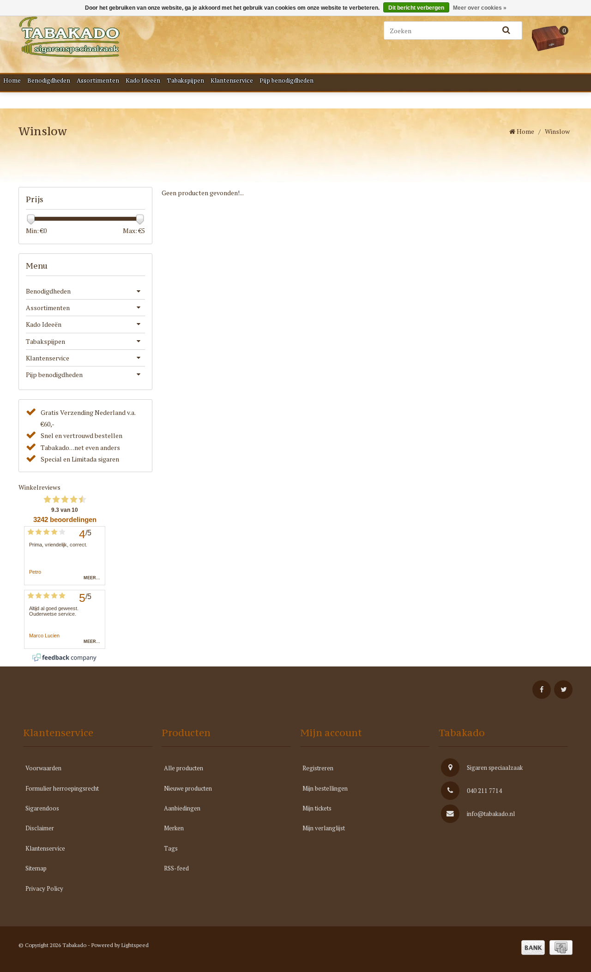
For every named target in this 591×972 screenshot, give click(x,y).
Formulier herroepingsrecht (62, 788)
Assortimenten (98, 80)
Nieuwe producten (188, 788)
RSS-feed (176, 868)
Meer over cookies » (480, 8)
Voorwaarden (43, 768)
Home (12, 80)
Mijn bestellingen (325, 788)
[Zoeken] (506, 30)
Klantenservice (232, 80)
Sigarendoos (42, 808)
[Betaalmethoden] (533, 947)
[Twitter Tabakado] (563, 689)
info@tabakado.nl (491, 814)
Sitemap (36, 868)
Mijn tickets (317, 808)
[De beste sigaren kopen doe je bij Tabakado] (115, 37)
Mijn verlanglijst (323, 828)
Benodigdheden (48, 80)
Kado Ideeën (143, 80)
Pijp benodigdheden (286, 80)
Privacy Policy (44, 888)
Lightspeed (135, 945)
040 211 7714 (484, 790)
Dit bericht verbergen (416, 8)
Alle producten (183, 768)
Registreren (317, 768)
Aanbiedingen (182, 808)
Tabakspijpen (185, 80)
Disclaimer (39, 828)
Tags (171, 848)
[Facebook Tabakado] (541, 689)
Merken (174, 828)
